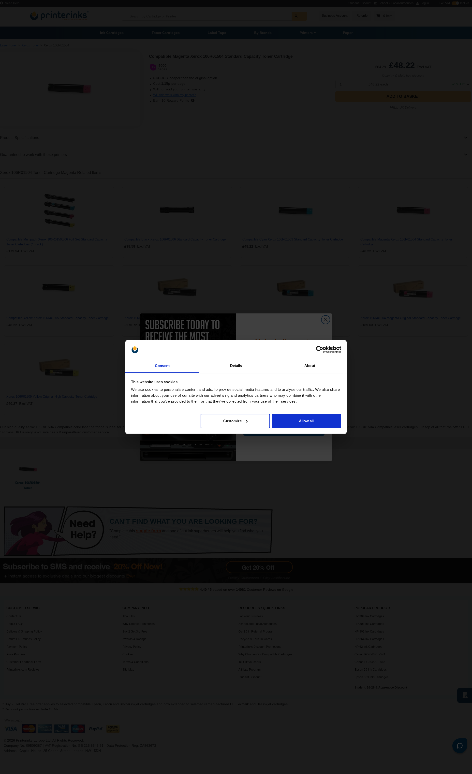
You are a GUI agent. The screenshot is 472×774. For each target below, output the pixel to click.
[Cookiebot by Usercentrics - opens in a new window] (319, 349)
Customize (232, 421)
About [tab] (309, 366)
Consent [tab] (162, 366)
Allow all (306, 421)
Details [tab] (236, 366)
